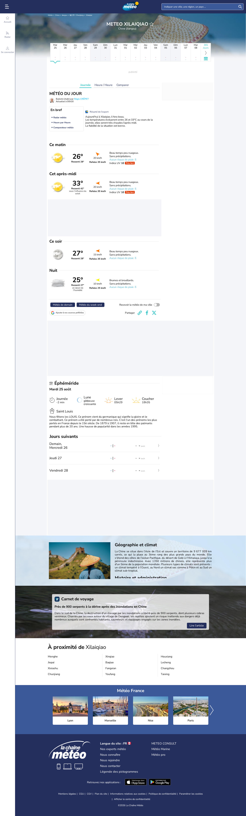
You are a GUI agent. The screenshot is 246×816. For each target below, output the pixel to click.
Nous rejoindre (110, 760)
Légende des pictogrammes (119, 772)
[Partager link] (140, 313)
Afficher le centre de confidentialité (132, 799)
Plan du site (101, 793)
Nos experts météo (113, 749)
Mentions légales (67, 793)
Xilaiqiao (89, 15)
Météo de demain (62, 304)
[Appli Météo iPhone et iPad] (136, 782)
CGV (89, 793)
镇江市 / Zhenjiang (77, 15)
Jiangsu (64, 15)
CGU (81, 793)
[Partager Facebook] (147, 313)
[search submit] (240, 6)
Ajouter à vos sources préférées (70, 312)
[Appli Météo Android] (160, 782)
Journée (85, 85)
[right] (211, 710)
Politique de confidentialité (162, 793)
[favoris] (151, 24)
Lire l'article (197, 625)
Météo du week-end (90, 304)
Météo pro (158, 755)
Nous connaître (110, 755)
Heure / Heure (103, 85)
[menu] (7, 6)
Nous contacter (110, 766)
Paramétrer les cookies (191, 794)
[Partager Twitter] (154, 313)
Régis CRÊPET (81, 98)
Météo (50, 15)
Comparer (122, 85)
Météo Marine (160, 749)
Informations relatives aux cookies (128, 793)
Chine (57, 15)
